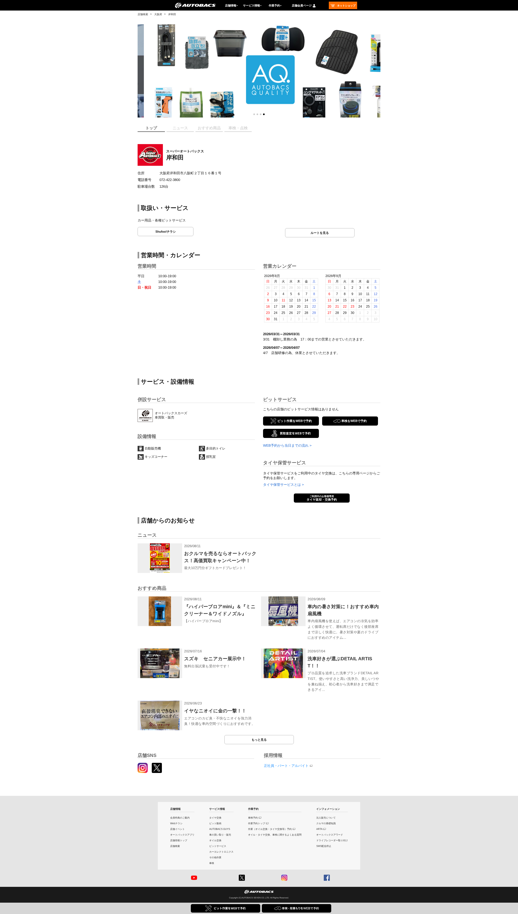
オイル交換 (215, 840)
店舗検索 (143, 14)
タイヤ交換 (215, 817)
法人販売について (326, 817)
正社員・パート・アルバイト (286, 766)
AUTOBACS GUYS (219, 829)
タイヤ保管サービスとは (282, 485)
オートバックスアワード (329, 834)
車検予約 (253, 817)
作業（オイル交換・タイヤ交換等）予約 (270, 829)
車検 (211, 863)
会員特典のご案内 (180, 817)
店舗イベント (177, 829)
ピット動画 (215, 823)
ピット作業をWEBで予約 (294, 421)
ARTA (319, 829)
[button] (254, 114)
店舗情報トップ (178, 840)
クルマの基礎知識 (326, 823)
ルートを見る (320, 232)
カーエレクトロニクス (221, 851)
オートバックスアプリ (182, 834)
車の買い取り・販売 (220, 834)
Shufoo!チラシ (165, 231)
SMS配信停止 (323, 846)
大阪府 (158, 14)
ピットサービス (217, 846)
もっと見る (259, 739)
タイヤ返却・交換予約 (322, 498)
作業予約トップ (256, 823)
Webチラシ (176, 823)
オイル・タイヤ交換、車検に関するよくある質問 (274, 834)
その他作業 (215, 857)
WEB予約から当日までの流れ (286, 445)
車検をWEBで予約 (354, 421)
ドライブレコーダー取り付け (332, 840)
